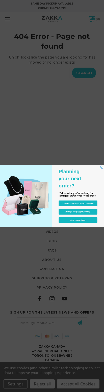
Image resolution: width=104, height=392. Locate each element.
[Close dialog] (101, 167)
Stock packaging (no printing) (78, 212)
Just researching (77, 220)
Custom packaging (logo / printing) (78, 203)
